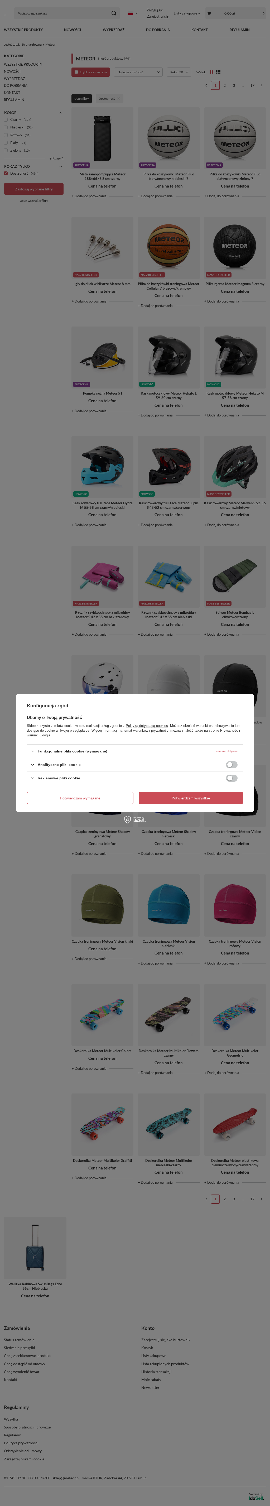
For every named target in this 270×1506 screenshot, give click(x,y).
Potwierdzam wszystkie (191, 797)
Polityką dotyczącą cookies (147, 726)
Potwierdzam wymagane (80, 797)
